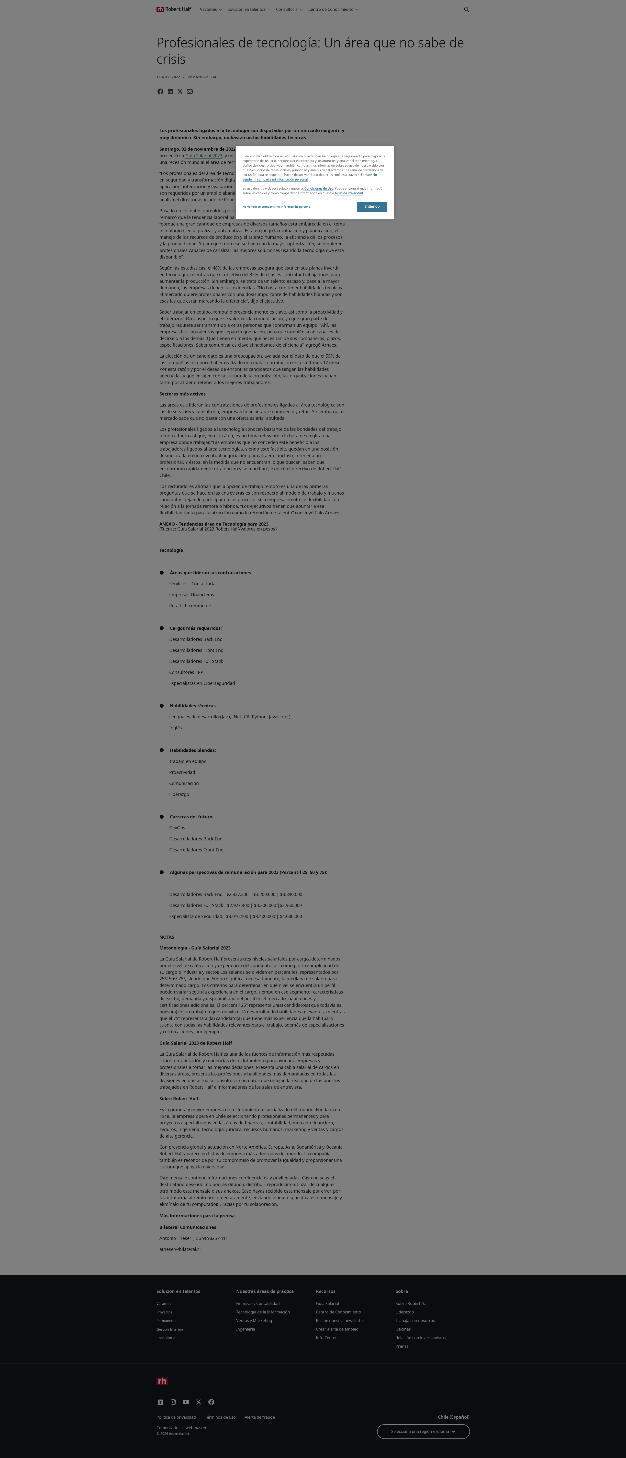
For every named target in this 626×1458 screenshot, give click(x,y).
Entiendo (372, 206)
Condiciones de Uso (318, 188)
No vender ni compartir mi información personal (277, 206)
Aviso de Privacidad (349, 193)
